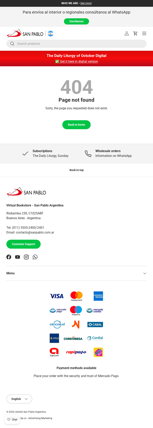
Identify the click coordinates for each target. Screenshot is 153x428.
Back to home (76, 124)
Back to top (77, 170)
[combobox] (76, 44)
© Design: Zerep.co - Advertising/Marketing (29, 418)
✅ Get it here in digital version (76, 61)
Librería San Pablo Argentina (30, 411)
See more (86, 3)
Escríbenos (76, 21)
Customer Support (23, 244)
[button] (135, 33)
